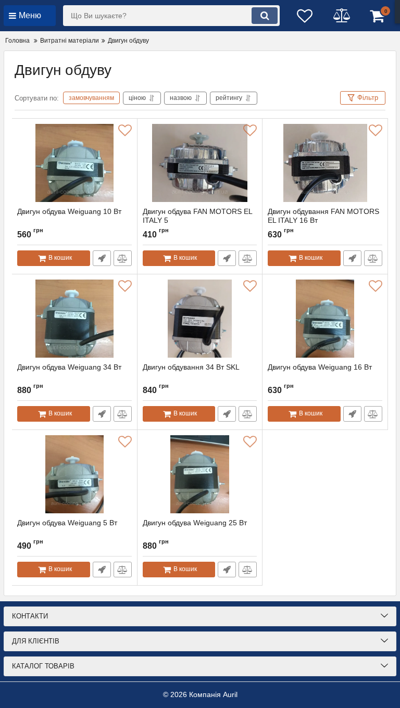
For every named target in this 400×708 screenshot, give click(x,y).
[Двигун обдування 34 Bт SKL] (200, 319)
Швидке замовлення (102, 258)
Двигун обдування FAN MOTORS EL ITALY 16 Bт (323, 215)
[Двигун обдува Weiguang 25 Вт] (200, 474)
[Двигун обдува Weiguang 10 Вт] (74, 163)
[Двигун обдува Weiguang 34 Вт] (74, 319)
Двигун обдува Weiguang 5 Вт (67, 523)
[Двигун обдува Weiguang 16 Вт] (325, 319)
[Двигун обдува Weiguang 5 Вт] (74, 474)
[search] (265, 15)
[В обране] (125, 130)
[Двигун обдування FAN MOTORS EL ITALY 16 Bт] (325, 163)
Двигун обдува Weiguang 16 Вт (320, 367)
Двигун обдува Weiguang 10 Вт (69, 211)
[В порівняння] (123, 258)
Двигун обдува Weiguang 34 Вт (69, 367)
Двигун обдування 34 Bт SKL (191, 367)
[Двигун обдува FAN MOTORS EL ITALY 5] (200, 163)
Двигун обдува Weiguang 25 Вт (195, 523)
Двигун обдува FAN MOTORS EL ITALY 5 (198, 215)
